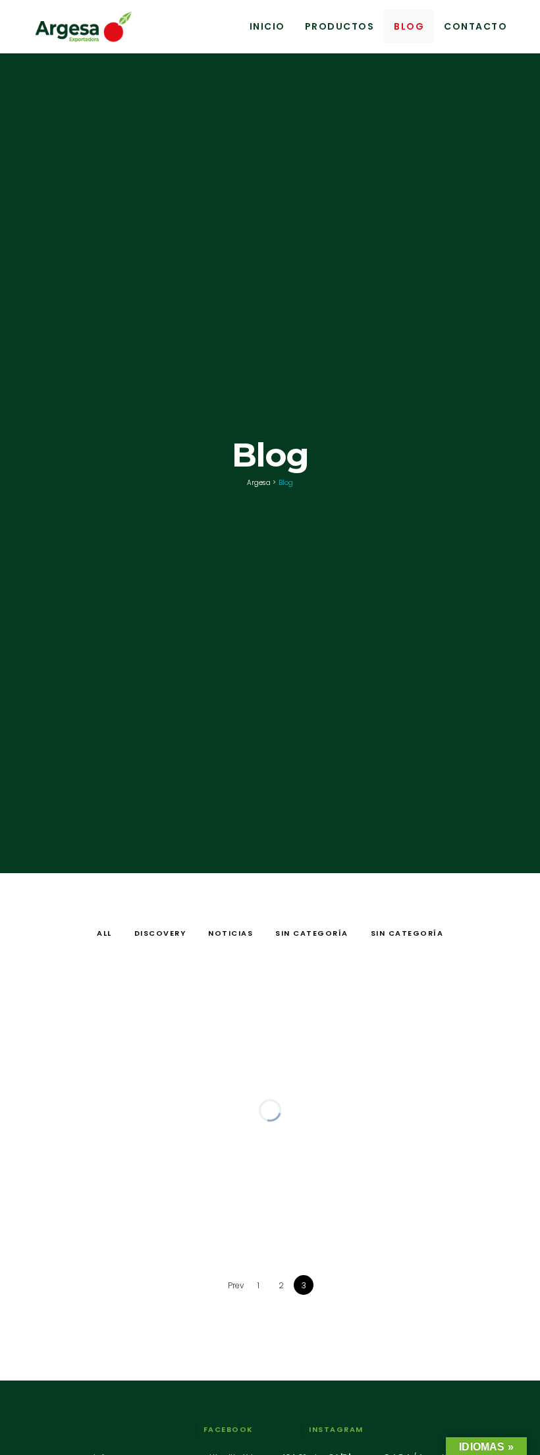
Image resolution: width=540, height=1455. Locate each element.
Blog (409, 26)
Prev (236, 1285)
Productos (340, 26)
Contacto (475, 26)
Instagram (336, 1429)
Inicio (267, 26)
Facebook (228, 1429)
